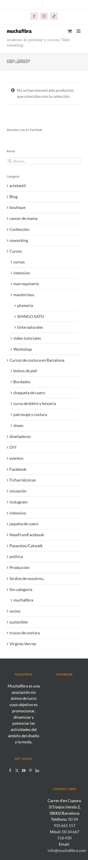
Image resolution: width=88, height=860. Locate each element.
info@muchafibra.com (67, 850)
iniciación (17, 490)
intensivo (21, 272)
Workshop (22, 349)
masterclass (23, 294)
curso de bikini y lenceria (34, 403)
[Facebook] (10, 770)
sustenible (18, 621)
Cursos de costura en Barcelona (36, 360)
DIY (12, 447)
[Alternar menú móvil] (78, 31)
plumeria (25, 305)
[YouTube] (23, 770)
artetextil (17, 185)
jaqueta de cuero (23, 523)
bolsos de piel (25, 370)
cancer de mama (23, 218)
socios (15, 610)
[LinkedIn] (37, 770)
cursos (19, 261)
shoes (18, 425)
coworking (18, 240)
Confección (19, 229)
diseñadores (20, 436)
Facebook (17, 469)
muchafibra (23, 599)
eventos (16, 458)
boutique (17, 207)
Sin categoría (20, 589)
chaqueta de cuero (29, 392)
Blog (13, 196)
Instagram (18, 501)
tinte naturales (30, 327)
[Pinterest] (30, 770)
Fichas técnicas (22, 479)
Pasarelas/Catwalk (26, 545)
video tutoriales (27, 338)
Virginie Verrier (23, 643)
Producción (19, 567)
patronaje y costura (30, 414)
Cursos (15, 251)
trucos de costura (24, 632)
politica (16, 556)
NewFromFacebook (26, 534)
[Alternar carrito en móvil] (69, 31)
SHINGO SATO (30, 316)
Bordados (21, 381)
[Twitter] (17, 770)
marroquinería (26, 283)
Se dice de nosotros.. (27, 578)
